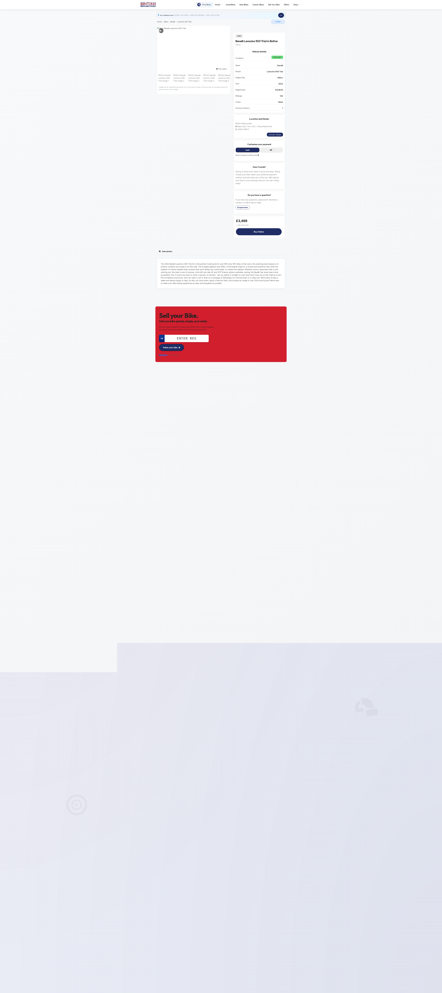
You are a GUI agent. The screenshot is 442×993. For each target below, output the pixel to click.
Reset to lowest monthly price (246, 155)
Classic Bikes (258, 4)
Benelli (172, 22)
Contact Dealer (275, 134)
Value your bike (170, 347)
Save (278, 22)
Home (217, 4)
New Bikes (243, 4)
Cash (247, 150)
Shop (295, 4)
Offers (286, 4)
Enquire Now (242, 207)
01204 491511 (243, 129)
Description (167, 251)
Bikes (166, 22)
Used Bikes (230, 4)
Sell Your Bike (274, 4)
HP (271, 150)
